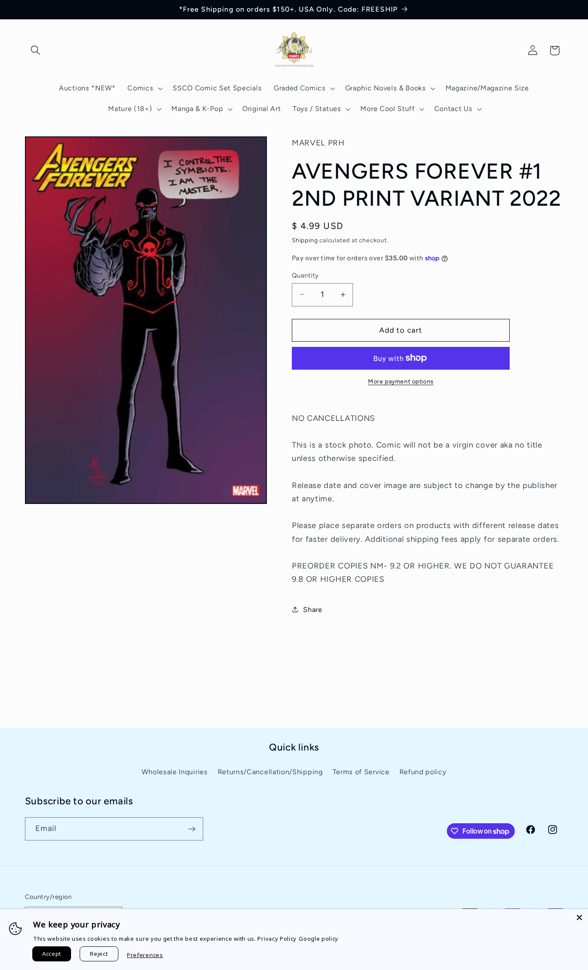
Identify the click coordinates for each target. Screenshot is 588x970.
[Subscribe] (192, 829)
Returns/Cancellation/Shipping (270, 772)
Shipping (305, 240)
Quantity (305, 275)
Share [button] (312, 609)
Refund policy (422, 772)
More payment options (400, 381)
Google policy (318, 938)
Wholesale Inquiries (174, 772)
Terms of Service (361, 772)
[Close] (579, 917)
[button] (36, 51)
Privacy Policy (277, 938)
